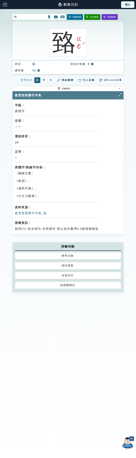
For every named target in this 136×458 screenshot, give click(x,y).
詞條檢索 (76, 17)
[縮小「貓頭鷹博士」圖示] (131, 438)
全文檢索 (94, 17)
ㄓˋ (36, 64)
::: (1, 10)
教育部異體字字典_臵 (31, 213)
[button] (49, 17)
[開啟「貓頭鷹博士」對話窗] (128, 443)
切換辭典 (66, 88)
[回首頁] (68, 4)
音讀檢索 (111, 17)
